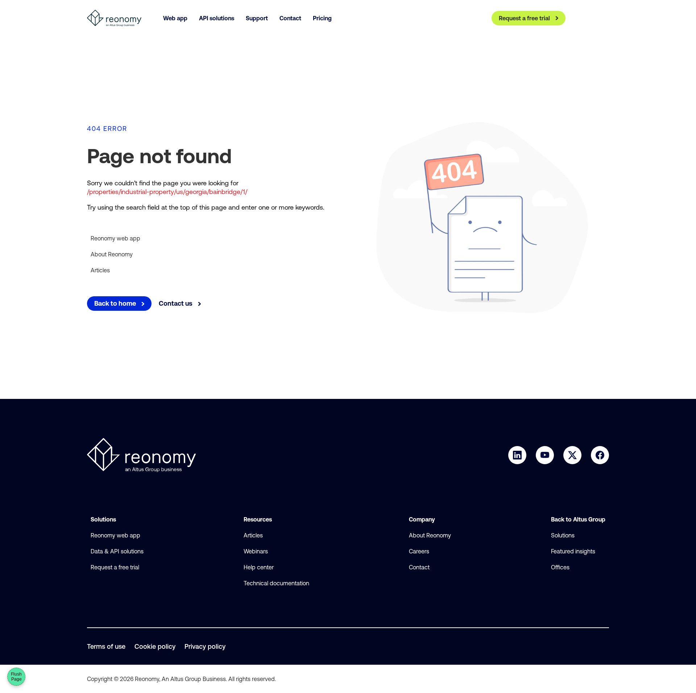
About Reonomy (112, 254)
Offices (560, 567)
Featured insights (573, 551)
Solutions (563, 535)
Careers (419, 551)
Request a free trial (115, 567)
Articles (100, 270)
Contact (419, 567)
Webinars (256, 551)
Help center (259, 567)
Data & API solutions (117, 551)
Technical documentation (276, 583)
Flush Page (16, 677)
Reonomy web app (115, 238)
